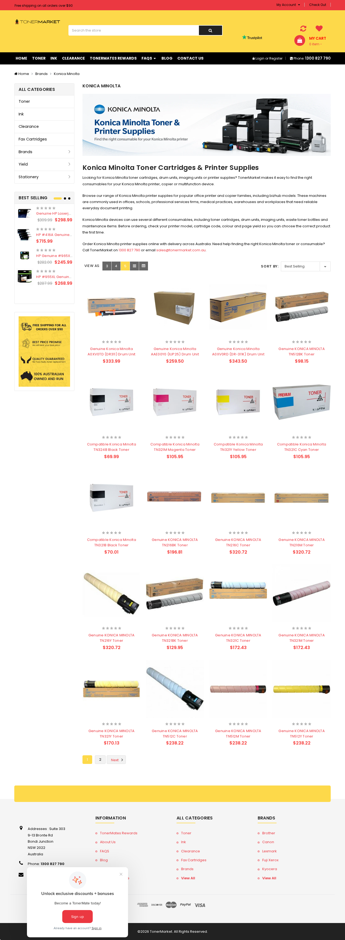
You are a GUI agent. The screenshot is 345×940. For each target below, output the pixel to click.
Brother (268, 833)
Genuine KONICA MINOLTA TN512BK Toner (301, 351)
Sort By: (269, 266)
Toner (39, 58)
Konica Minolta (67, 73)
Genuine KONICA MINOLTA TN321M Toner (301, 638)
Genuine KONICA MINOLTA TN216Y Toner (111, 638)
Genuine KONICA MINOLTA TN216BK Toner (175, 542)
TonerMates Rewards (113, 58)
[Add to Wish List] (121, 335)
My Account (287, 4)
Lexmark (269, 851)
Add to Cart (101, 334)
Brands (41, 73)
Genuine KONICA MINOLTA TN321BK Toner (175, 638)
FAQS (147, 58)
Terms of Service (114, 878)
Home (21, 58)
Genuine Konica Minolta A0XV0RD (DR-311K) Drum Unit (238, 351)
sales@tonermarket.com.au (181, 250)
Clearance (73, 58)
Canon (268, 842)
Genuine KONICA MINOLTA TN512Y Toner (301, 733)
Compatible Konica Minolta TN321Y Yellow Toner (238, 447)
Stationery (29, 177)
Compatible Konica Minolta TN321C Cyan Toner (301, 447)
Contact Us (190, 58)
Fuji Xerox (270, 860)
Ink (53, 58)
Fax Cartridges (33, 139)
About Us (108, 842)
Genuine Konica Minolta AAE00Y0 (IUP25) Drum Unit (175, 351)
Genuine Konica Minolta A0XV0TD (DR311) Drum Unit (111, 351)
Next (115, 760)
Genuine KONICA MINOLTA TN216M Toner (301, 542)
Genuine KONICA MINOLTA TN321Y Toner (111, 733)
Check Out (317, 4)
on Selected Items (43, 5)
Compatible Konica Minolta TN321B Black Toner (111, 542)
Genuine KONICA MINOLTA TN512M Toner (238, 733)
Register (275, 58)
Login (260, 58)
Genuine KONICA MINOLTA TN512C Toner (175, 733)
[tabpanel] (44, 246)
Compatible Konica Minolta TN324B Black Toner (111, 447)
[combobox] (133, 30)
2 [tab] (65, 198)
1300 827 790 (129, 250)
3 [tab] (69, 198)
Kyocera (269, 869)
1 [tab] (58, 198)
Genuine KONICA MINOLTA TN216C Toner (238, 542)
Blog (166, 58)
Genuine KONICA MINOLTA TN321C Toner (238, 638)
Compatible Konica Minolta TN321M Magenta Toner (174, 447)
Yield (23, 164)
